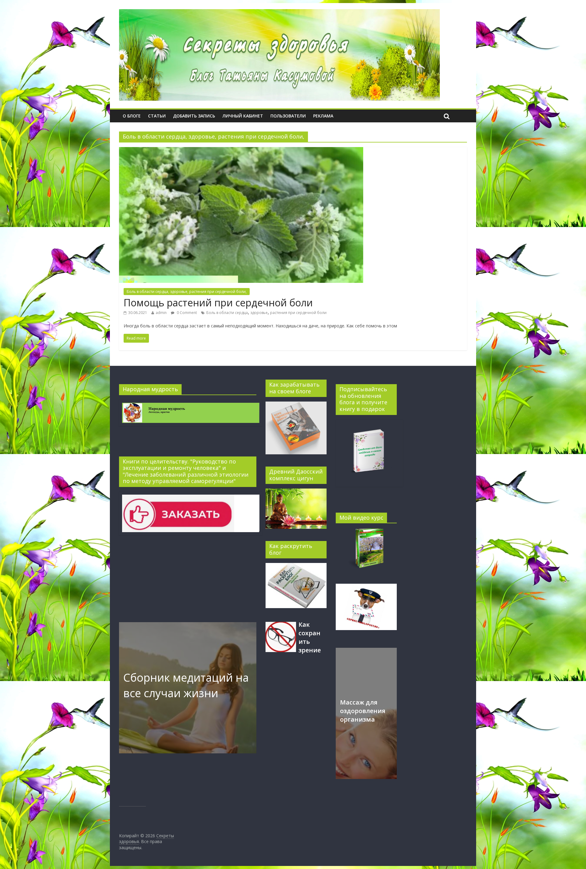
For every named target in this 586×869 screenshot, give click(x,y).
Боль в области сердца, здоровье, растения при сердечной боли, (187, 291)
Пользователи (288, 116)
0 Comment (186, 312)
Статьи (157, 116)
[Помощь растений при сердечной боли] (241, 150)
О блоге (132, 116)
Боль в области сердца (227, 312)
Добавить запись (194, 116)
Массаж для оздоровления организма (362, 710)
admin (161, 312)
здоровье (259, 312)
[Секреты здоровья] (279, 12)
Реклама (323, 116)
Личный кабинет (242, 116)
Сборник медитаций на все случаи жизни (186, 685)
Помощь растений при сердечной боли (218, 302)
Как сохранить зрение (309, 637)
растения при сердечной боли (298, 312)
